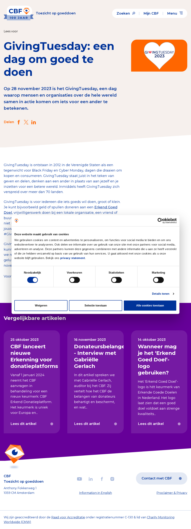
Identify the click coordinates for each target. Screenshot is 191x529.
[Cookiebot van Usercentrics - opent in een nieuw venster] (160, 220)
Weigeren (41, 305)
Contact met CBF (157, 478)
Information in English (95, 493)
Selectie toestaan (95, 305)
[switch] (74, 280)
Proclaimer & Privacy (171, 493)
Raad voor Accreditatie (68, 517)
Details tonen (160, 293)
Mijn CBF (151, 13)
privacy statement (72, 258)
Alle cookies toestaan (150, 305)
